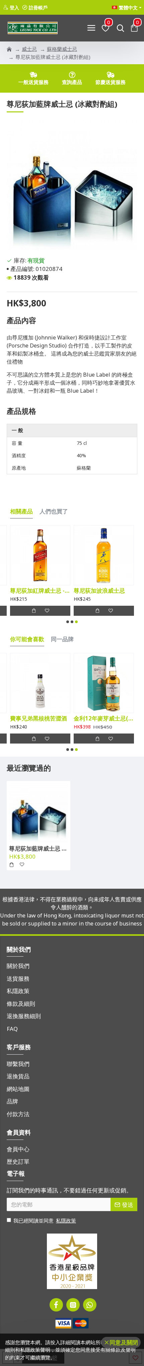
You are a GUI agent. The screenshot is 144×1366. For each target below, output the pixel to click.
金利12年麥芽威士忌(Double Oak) (104, 718)
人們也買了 (54, 511)
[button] (67, 621)
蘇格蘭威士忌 (62, 48)
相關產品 (21, 511)
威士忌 (29, 48)
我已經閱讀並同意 (44, 1220)
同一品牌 (62, 639)
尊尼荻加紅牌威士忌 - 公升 (40, 590)
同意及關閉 (124, 1342)
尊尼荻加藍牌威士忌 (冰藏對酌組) (38, 848)
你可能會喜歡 (27, 639)
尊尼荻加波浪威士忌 (99, 590)
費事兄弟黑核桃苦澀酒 (38, 718)
